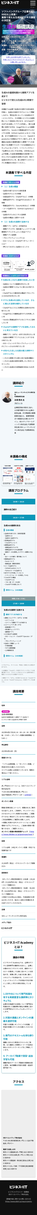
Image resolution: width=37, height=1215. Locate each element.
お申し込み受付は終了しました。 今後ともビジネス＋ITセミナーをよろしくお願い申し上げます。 (18, 59)
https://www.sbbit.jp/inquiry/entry (18, 1201)
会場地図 (27, 795)
